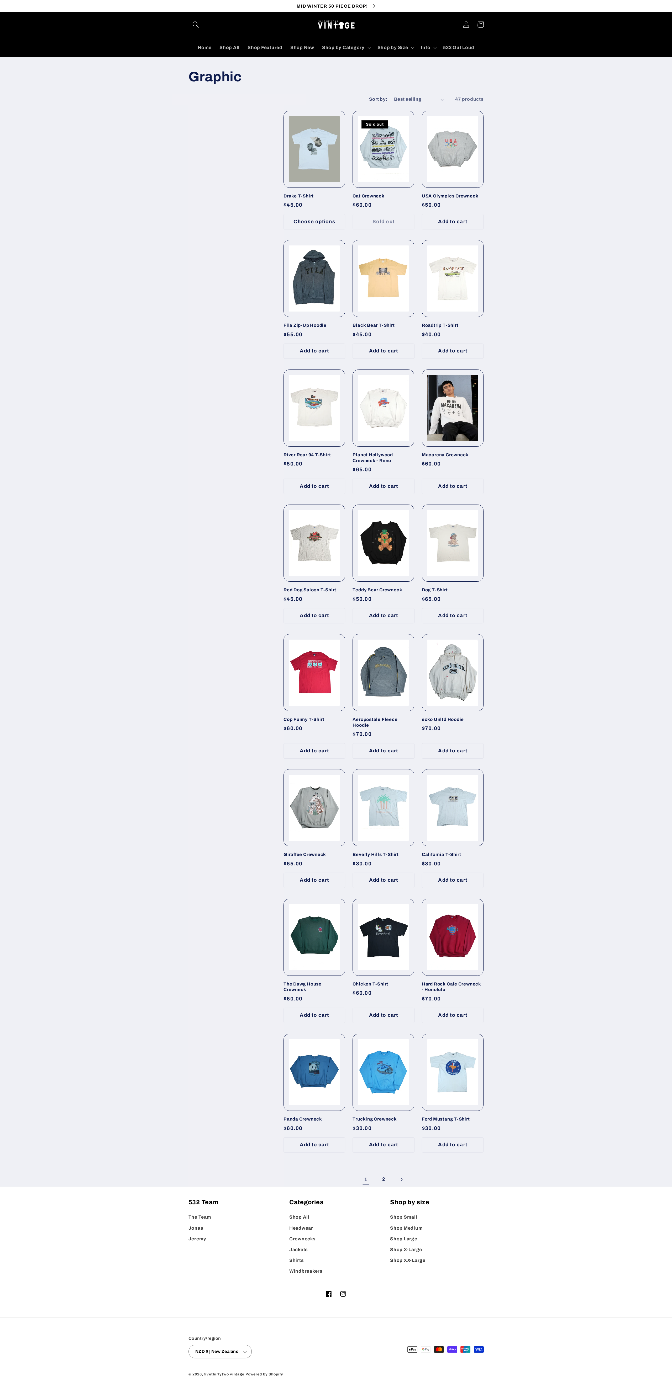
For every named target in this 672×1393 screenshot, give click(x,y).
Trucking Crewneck (375, 1119)
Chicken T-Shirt (370, 984)
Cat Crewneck (368, 196)
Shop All (299, 1217)
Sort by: (378, 99)
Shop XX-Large (408, 1260)
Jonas (195, 1228)
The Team (199, 1217)
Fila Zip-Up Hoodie (305, 325)
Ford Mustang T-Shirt (446, 1119)
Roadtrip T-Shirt (440, 325)
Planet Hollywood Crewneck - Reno (373, 457)
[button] (195, 24)
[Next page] (401, 1179)
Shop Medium (406, 1228)
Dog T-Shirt (435, 589)
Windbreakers (306, 1271)
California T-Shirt (441, 854)
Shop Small (403, 1217)
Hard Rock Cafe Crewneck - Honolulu (451, 987)
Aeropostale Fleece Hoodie (375, 722)
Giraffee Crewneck (305, 854)
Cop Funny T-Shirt (304, 719)
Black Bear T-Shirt (374, 325)
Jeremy (197, 1238)
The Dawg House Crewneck (303, 987)
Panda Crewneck (303, 1119)
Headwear (301, 1228)
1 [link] (366, 1179)
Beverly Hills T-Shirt (375, 854)
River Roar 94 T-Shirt (307, 454)
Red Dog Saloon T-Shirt (310, 589)
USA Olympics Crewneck (450, 196)
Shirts (296, 1260)
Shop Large (403, 1238)
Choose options (314, 221)
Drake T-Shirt (299, 196)
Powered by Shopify (264, 1374)
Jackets (298, 1249)
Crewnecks (302, 1238)
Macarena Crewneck (445, 454)
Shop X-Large (406, 1249)
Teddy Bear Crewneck (377, 589)
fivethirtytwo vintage (224, 1374)
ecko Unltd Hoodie (443, 719)
